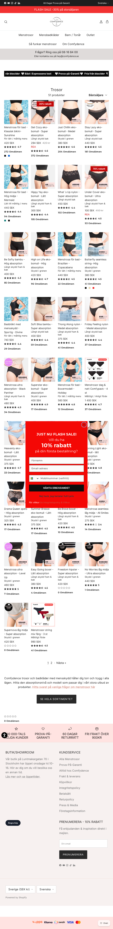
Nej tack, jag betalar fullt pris (56, 496)
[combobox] (34, 478)
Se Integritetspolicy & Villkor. (55, 502)
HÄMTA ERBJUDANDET (56, 488)
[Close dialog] (84, 424)
